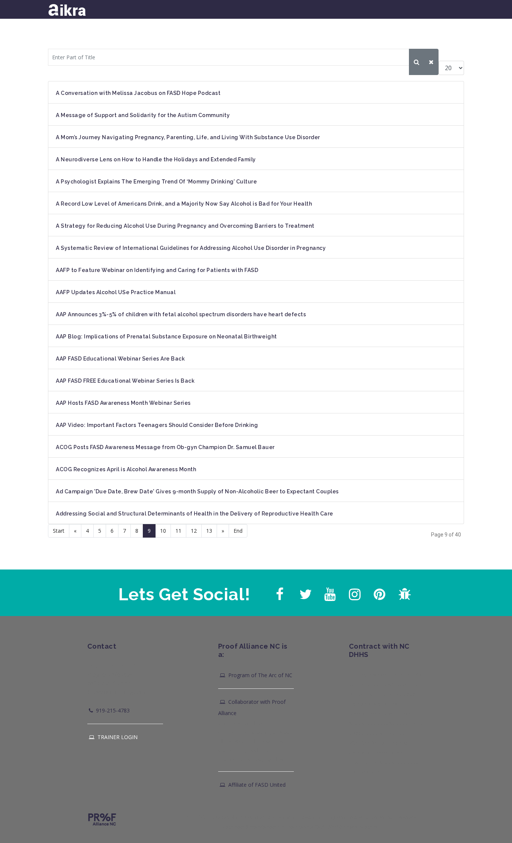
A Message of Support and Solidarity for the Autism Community (143, 115)
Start (58, 530)
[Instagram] (354, 592)
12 (194, 530)
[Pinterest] (378, 592)
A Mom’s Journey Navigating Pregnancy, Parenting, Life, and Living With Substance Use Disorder (188, 137)
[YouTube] (329, 592)
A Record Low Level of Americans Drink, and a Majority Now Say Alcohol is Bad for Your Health (184, 204)
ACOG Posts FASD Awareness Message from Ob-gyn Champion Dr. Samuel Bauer (165, 447)
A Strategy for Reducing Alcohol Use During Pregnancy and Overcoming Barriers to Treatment (185, 226)
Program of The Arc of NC (259, 675)
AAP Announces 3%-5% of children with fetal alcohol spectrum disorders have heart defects (181, 314)
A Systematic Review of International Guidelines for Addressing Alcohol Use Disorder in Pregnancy (191, 248)
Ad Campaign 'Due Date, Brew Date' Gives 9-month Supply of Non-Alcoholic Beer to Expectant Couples (197, 491)
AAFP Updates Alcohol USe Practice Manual (115, 292)
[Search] (416, 62)
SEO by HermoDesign (352, 827)
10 (163, 530)
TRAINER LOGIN (117, 737)
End (238, 530)
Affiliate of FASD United (256, 784)
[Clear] (431, 62)
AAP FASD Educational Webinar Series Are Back (120, 359)
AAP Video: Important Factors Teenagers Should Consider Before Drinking (157, 425)
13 (209, 530)
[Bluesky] (403, 592)
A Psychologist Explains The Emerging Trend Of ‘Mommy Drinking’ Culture (156, 182)
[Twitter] (304, 592)
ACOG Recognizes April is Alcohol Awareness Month (126, 469)
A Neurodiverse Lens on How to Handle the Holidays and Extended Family (156, 159)
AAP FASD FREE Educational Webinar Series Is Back (125, 381)
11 (178, 530)
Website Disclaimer (371, 817)
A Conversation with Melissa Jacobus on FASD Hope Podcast (138, 93)
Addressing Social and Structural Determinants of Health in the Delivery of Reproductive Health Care (194, 514)
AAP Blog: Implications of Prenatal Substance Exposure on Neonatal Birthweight (166, 337)
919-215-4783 (112, 710)
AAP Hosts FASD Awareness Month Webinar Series (123, 403)
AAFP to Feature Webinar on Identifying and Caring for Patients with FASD (157, 270)
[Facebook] (279, 592)
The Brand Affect (304, 827)
